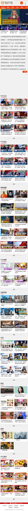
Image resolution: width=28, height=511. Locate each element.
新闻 (8, 7)
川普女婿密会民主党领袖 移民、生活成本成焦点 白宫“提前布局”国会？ (23, 32)
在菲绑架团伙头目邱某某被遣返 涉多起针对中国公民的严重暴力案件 (14, 59)
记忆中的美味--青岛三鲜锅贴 (20, 481)
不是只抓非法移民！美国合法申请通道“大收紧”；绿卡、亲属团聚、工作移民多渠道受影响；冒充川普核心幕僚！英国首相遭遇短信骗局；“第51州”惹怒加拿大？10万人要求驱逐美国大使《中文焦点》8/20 (21, 154)
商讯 (22, 7)
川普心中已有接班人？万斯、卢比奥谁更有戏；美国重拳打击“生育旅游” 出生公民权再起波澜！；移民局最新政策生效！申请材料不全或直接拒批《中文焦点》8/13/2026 (7, 166)
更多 (25, 71)
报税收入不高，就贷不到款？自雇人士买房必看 (6, 375)
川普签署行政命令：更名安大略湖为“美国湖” (20, 199)
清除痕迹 (16, 507)
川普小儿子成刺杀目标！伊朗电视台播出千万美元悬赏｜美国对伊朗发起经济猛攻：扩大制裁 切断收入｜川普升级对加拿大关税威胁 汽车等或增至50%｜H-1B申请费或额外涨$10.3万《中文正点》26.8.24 (20, 120)
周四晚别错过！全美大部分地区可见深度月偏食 (14, 62)
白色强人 (18, 440)
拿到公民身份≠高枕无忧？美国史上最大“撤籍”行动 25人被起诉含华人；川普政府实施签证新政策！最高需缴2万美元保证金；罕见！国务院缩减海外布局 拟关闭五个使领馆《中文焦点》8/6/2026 (21, 166)
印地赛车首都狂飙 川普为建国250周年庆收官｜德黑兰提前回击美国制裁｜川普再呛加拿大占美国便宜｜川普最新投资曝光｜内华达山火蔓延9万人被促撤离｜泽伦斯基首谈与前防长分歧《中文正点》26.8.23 (7, 133)
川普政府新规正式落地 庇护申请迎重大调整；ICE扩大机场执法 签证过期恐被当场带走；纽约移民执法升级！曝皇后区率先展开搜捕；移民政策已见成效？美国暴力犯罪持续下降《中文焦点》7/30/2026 (7, 179)
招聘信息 (22, 505)
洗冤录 (3, 440)
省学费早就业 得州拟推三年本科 (20, 225)
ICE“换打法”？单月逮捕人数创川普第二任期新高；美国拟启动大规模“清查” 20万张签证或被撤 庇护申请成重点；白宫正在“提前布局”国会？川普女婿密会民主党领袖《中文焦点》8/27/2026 (7, 154)
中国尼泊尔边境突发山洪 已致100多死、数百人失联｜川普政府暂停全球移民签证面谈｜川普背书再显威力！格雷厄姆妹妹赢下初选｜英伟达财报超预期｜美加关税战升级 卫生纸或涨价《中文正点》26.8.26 (21, 108)
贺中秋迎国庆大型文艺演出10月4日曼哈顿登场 (7, 421)
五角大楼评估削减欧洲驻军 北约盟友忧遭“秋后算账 (7, 250)
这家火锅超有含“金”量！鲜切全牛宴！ (7, 481)
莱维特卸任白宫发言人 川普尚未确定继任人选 (6, 225)
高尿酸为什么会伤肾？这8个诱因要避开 (6, 272)
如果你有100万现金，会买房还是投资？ (7, 362)
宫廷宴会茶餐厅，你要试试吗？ (6, 494)
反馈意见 (10, 505)
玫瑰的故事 (4, 450)
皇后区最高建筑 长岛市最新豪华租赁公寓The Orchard (7, 330)
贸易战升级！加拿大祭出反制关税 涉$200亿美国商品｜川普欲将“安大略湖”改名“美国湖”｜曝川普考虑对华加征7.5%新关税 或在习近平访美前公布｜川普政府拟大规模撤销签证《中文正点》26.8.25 (7, 120)
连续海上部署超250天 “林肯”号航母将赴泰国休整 (14, 66)
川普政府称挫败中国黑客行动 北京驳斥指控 (20, 250)
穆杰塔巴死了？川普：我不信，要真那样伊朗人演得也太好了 (14, 46)
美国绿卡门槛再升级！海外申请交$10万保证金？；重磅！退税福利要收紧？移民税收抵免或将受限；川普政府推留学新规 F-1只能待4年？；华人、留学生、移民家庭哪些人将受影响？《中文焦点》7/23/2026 (20, 179)
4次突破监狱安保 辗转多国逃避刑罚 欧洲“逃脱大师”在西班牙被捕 (14, 36)
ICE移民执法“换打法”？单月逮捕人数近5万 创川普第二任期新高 (4, 32)
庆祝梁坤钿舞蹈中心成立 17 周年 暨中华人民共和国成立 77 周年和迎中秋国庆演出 (21, 408)
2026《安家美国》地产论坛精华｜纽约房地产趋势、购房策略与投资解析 (20, 317)
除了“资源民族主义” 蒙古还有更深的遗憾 (13, 56)
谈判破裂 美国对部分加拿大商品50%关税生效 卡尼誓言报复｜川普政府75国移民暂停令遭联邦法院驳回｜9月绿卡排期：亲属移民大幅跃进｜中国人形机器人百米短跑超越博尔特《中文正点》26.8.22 (20, 133)
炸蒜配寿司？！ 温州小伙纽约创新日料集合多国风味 (20, 494)
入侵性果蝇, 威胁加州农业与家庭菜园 (7, 408)
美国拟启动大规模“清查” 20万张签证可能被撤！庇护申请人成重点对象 (14, 32)
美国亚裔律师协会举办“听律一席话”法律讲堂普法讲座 (21, 421)
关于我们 (5, 505)
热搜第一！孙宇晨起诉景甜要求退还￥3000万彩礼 (14, 40)
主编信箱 (10, 507)
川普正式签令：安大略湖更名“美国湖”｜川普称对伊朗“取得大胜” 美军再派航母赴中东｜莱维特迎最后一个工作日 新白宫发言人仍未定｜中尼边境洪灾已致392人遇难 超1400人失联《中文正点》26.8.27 (7, 108)
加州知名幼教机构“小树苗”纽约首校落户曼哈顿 (7, 350)
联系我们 (16, 505)
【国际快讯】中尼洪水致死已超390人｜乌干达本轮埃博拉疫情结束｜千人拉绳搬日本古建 (7, 238)
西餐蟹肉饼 (17, 468)
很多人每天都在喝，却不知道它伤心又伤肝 (20, 395)
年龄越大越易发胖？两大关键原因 (20, 284)
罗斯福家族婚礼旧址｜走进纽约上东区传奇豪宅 (20, 330)
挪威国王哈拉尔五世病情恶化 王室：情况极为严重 (14, 49)
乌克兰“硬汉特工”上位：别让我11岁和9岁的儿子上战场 (14, 43)
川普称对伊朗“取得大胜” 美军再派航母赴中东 (21, 238)
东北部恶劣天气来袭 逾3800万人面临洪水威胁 (14, 69)
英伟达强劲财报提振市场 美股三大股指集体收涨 (6, 212)
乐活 (17, 7)
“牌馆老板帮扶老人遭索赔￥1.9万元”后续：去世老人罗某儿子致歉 (14, 53)
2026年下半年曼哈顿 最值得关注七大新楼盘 (20, 304)
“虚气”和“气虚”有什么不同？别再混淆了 (7, 284)
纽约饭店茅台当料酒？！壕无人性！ (5, 469)
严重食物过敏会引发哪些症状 (20, 272)
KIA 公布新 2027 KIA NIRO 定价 (7, 395)
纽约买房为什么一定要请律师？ (20, 375)
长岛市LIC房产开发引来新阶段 (7, 304)
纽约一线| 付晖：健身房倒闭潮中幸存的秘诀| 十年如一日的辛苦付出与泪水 (20, 362)
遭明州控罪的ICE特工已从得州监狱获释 (7, 199)
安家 (12, 7)
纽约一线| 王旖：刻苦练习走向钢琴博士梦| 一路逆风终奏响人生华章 (20, 350)
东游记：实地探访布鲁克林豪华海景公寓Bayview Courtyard (7, 317)
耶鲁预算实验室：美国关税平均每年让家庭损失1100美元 (20, 212)
